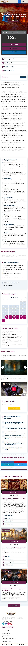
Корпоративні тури (6, 635)
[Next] (25, 367)
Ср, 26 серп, (9, 59)
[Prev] (2, 367)
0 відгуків (18, 23)
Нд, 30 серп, (9, 562)
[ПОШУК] (23, 1)
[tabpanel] (14, 367)
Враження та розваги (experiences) (9, 638)
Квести (3, 636)
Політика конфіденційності (7, 621)
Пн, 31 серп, (8, 565)
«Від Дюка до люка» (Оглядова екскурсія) (13, 547)
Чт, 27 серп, (9, 66)
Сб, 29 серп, (8, 559)
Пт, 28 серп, (8, 556)
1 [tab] (5, 376)
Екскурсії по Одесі (6, 630)
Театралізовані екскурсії (7, 641)
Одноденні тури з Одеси (7, 633)
